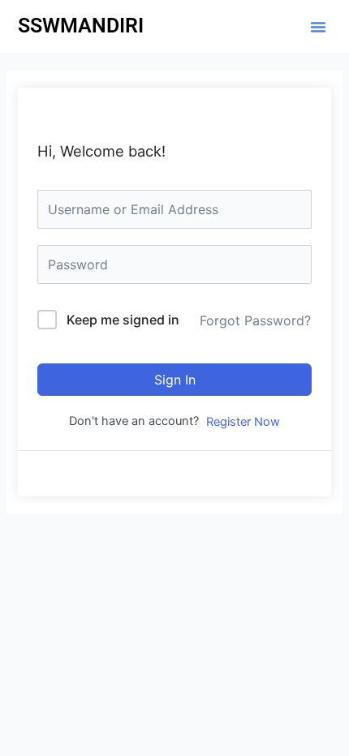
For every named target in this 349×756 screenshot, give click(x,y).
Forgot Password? (255, 320)
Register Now (243, 422)
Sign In (175, 380)
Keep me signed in (123, 319)
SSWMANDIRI (81, 25)
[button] (318, 27)
